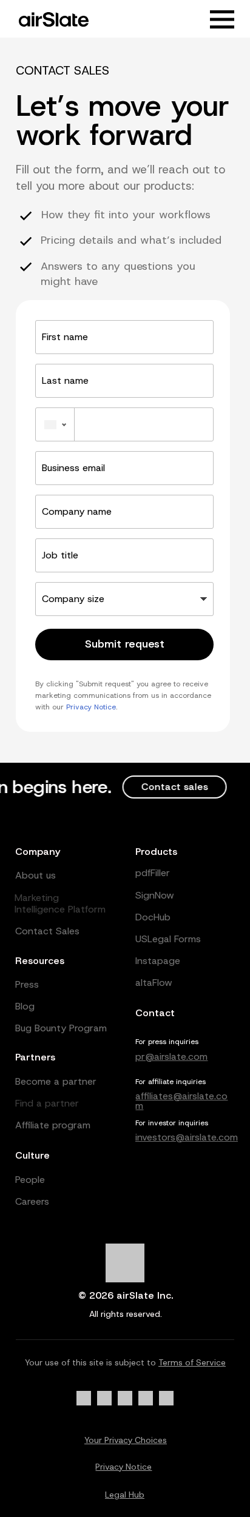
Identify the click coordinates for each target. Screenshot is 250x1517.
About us (35, 875)
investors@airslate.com (186, 1137)
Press (27, 984)
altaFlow (153, 982)
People (30, 1179)
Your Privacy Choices (125, 1440)
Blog (25, 1006)
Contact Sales (47, 931)
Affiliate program (52, 1125)
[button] (222, 19)
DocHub (153, 917)
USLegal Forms (168, 939)
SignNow (154, 895)
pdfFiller (152, 872)
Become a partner (55, 1081)
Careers (32, 1201)
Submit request (124, 644)
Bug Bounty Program (61, 1028)
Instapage (157, 960)
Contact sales (168, 786)
